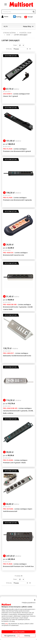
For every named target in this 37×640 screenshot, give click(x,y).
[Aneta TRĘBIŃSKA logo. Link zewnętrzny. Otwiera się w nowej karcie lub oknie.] (6, 604)
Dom (8, 35)
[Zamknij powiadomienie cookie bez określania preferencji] (34, 599)
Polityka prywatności (28, 603)
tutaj (6, 624)
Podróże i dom (25, 33)
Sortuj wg (8, 49)
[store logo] (20, 4)
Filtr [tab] (6, 26)
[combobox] (17, 12)
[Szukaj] (33, 11)
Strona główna (9, 33)
